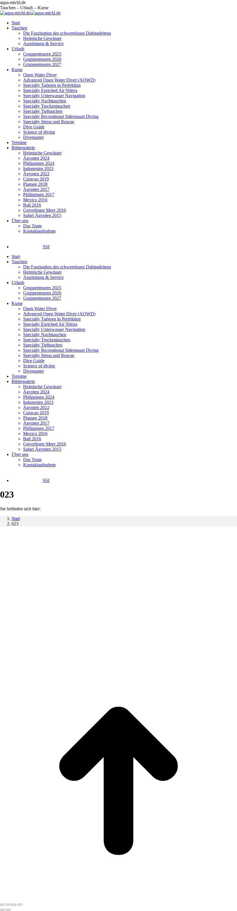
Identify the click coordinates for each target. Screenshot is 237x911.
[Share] (8, 905)
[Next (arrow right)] (8, 910)
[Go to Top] (118, 897)
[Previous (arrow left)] (2, 910)
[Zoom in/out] (19, 905)
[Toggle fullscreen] (14, 905)
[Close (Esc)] (2, 905)
